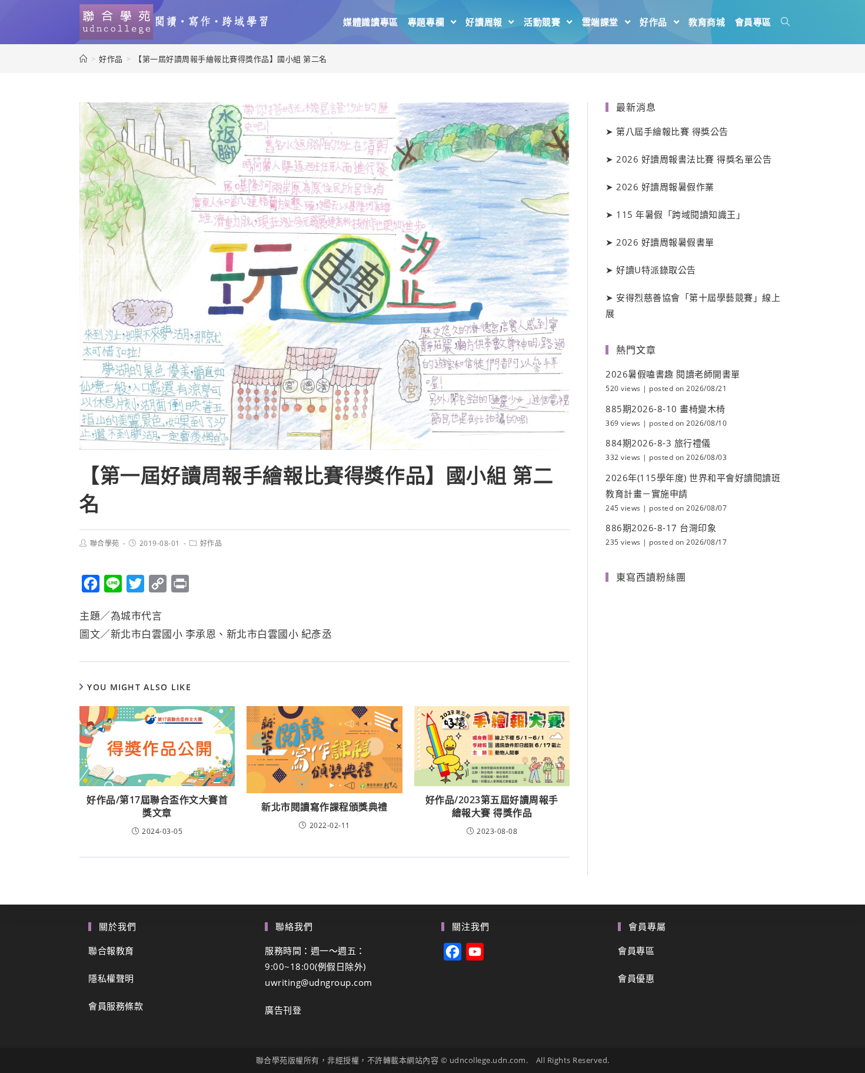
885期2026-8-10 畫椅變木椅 (666, 409)
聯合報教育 (111, 950)
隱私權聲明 (111, 978)
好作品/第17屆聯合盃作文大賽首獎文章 (157, 806)
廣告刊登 (283, 1010)
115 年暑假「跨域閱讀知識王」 (680, 214)
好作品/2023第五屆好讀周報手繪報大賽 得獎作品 (491, 806)
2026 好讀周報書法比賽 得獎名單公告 (693, 159)
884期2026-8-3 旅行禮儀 (658, 443)
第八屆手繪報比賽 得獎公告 (672, 131)
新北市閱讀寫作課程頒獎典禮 (324, 806)
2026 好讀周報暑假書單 (665, 242)
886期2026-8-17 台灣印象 (661, 528)
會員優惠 (636, 978)
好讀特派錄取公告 (656, 270)
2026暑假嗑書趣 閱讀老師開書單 (673, 374)
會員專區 (636, 950)
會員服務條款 (115, 1006)
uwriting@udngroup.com (318, 982)
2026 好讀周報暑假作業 (665, 187)
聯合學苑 (104, 543)
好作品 (211, 543)
